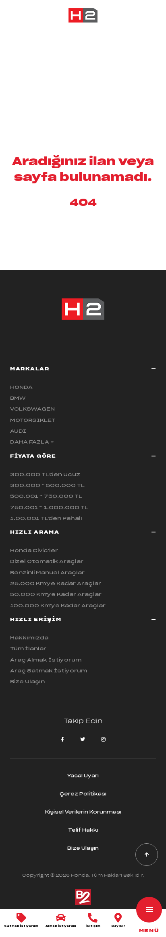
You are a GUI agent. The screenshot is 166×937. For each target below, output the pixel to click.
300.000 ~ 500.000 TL (47, 485)
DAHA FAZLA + (32, 441)
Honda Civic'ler (34, 550)
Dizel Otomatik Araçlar (46, 561)
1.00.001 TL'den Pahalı (46, 518)
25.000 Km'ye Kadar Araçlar (55, 583)
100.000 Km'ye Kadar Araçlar (58, 605)
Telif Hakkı (83, 830)
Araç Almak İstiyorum (45, 659)
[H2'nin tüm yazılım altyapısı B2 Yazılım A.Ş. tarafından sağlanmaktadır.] (83, 903)
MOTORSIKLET (33, 420)
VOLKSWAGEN (32, 408)
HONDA (21, 387)
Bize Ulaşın (27, 681)
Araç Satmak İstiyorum (48, 670)
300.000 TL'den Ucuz (45, 474)
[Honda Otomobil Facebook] (62, 739)
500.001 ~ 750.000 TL (46, 496)
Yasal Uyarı (83, 776)
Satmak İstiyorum (21, 926)
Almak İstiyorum (61, 926)
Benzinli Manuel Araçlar (47, 572)
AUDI (18, 430)
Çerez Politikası (83, 794)
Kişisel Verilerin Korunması (83, 812)
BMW (18, 398)
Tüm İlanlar (28, 648)
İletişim (92, 926)
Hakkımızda (29, 637)
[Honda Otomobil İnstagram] (103, 739)
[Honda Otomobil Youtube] (82, 739)
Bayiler (118, 926)
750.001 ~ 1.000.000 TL (49, 507)
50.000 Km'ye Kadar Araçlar (56, 594)
